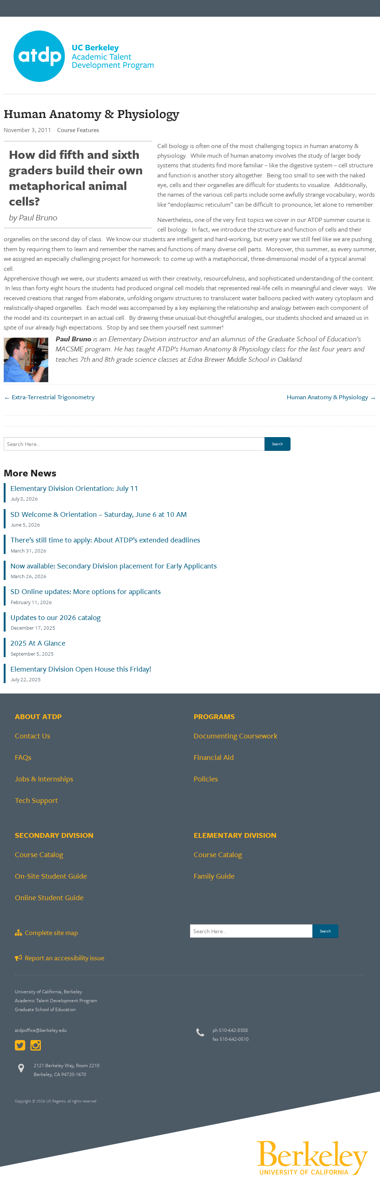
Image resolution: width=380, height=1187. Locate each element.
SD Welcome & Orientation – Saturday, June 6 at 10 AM (98, 514)
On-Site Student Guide (51, 875)
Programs (214, 716)
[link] (84, 54)
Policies (206, 778)
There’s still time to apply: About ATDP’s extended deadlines (105, 540)
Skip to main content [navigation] (24, 27)
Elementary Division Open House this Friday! (80, 669)
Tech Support (36, 800)
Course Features (78, 129)
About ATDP (38, 716)
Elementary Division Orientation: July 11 (74, 488)
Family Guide (214, 875)
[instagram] (35, 1045)
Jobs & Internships (44, 778)
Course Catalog (39, 854)
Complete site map (50, 932)
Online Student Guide (49, 897)
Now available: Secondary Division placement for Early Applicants (113, 566)
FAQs (23, 757)
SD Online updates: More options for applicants (85, 591)
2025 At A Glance (37, 643)
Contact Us (32, 735)
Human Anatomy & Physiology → (331, 396)
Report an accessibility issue (63, 958)
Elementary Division (235, 835)
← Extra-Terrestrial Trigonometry (49, 396)
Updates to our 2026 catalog (55, 617)
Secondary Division (54, 835)
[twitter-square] (20, 1045)
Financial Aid (214, 757)
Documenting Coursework (236, 735)
